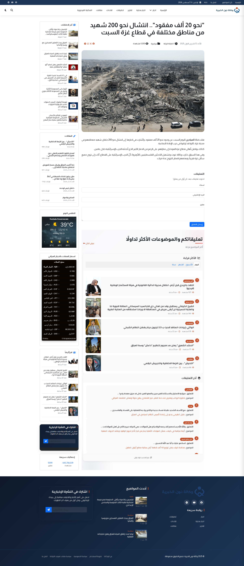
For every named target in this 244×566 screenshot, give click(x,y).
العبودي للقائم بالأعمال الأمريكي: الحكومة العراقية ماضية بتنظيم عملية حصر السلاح (55, 117)
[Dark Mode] (5, 10)
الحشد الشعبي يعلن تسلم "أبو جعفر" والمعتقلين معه (56, 65)
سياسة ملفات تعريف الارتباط (60, 556)
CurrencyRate (70, 342)
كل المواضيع (227, 2)
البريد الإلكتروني (198, 195)
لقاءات (109, 10)
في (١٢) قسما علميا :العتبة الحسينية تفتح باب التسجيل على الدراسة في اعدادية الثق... (55, 77)
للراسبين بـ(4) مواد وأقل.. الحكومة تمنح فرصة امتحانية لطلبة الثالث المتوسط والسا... (56, 31)
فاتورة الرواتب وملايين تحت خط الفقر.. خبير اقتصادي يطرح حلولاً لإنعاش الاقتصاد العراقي (148, 398)
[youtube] (194, 502)
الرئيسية (238, 2)
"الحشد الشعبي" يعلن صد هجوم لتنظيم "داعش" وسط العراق (162, 345)
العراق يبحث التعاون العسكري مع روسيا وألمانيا (54, 43)
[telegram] (187, 502)
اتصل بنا (213, 2)
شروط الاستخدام (96, 556)
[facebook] (201, 502)
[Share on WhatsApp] (88, 43)
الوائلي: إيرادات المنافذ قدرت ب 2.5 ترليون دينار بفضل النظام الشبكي (159, 327)
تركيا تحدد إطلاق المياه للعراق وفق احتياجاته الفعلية (55, 54)
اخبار (154, 10)
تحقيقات (120, 10)
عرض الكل (90, 243)
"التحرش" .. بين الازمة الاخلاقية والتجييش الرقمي (169, 363)
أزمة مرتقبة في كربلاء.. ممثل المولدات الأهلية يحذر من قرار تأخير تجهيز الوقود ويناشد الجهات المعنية (143, 431)
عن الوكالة (108, 556)
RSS (205, 2)
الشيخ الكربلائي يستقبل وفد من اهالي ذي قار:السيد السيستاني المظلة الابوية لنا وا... (55, 372)
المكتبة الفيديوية (84, 10)
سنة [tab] (174, 264)
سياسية (154, 43)
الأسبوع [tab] (189, 264)
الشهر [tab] (181, 264)
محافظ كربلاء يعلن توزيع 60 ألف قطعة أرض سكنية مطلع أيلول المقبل (155, 447)
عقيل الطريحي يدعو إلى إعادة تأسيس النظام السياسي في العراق (158, 414)
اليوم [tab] (197, 264)
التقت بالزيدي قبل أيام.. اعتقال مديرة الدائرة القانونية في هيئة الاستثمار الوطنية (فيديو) (152, 286)
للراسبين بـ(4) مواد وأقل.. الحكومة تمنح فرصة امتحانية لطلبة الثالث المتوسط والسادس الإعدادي (115, 502)
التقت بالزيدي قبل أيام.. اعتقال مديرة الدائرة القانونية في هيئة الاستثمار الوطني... (55, 359)
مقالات (99, 10)
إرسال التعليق (197, 224)
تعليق (202, 205)
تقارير (130, 10)
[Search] (11, 10)
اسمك (201, 185)
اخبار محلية (141, 10)
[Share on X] (91, 43)
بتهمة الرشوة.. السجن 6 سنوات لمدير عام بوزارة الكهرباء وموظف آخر (55, 104)
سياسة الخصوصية (80, 556)
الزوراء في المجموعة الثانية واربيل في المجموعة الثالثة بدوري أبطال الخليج (54, 91)
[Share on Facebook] (94, 43)
